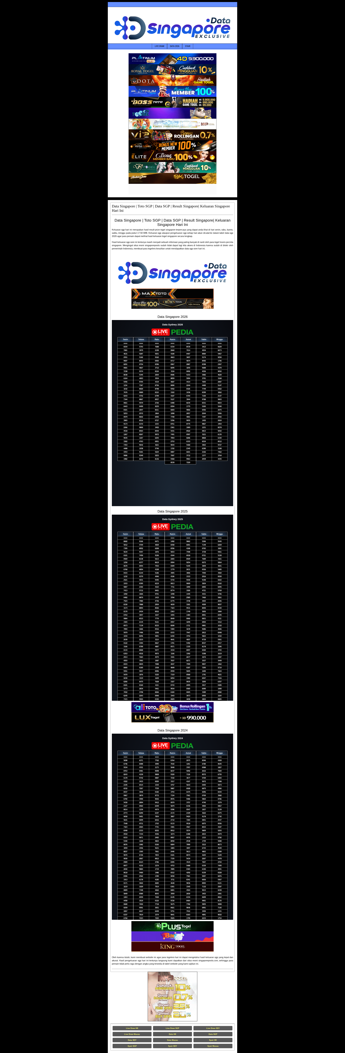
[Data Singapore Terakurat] (172, 58)
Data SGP (213, 1034)
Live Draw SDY (213, 1028)
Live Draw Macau (132, 1034)
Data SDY (132, 1040)
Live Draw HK (132, 1028)
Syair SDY (172, 1046)
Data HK (172, 1034)
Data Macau (172, 1040)
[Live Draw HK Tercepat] (172, 996)
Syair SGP (132, 1046)
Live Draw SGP (172, 1028)
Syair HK (213, 1040)
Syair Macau (213, 1046)
